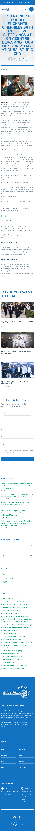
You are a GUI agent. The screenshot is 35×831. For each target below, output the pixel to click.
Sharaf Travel (7, 648)
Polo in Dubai (23, 636)
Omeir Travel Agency (9, 636)
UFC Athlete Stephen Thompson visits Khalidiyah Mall (14, 382)
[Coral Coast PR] (31, 9)
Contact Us (22, 767)
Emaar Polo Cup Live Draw (11, 616)
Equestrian (25, 616)
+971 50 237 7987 (6, 794)
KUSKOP (21, 625)
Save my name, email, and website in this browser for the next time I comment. (19, 451)
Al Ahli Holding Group (9, 599)
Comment (7, 414)
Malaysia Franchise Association (13, 628)
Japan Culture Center (9, 625)
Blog (3, 573)
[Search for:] (17, 556)
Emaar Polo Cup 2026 (10, 613)
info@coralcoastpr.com (9, 792)
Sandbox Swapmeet (19, 645)
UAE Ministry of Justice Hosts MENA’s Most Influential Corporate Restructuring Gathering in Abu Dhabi (16, 523)
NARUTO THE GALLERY (10, 633)
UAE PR (5, 668)
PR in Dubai (17, 639)
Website (3, 444)
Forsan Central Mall (9, 619)
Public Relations (19, 642)
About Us (22, 750)
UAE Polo (24, 665)
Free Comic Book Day (25, 619)
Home (3, 750)
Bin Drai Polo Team (21, 602)
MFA (26, 628)
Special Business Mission (10, 654)
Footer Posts (7, 577)
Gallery (3, 767)
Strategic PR (19, 659)
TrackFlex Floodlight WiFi (10, 665)
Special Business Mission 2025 (12, 656)
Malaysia (30, 625)
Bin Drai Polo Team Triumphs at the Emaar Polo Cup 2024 (16, 352)
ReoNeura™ (6, 645)
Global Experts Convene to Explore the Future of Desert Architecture (15, 503)
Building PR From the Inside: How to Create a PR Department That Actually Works (17, 495)
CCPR (4, 605)
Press (5, 69)
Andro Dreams (7, 602)
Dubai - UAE (10, 2)
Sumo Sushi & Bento (9, 662)
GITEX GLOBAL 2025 (20, 622)
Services (4, 756)
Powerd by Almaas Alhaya (17, 825)
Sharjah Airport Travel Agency (12, 651)
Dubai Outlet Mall (23, 607)
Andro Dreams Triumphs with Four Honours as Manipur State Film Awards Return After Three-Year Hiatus (16, 486)
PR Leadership (7, 642)
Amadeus (22, 599)
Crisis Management (9, 607)
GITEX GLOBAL (7, 622)
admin (23, 58)
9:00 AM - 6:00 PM (26, 2)
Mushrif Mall (6, 631)
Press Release (7, 639)
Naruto (15, 631)
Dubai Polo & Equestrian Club (12, 610)
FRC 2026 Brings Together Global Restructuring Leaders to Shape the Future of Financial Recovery (16, 513)
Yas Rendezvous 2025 (17, 668)
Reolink (29, 642)
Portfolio (22, 761)
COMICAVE (12, 605)
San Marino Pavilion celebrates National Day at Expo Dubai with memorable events (17, 322)
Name (3, 429)
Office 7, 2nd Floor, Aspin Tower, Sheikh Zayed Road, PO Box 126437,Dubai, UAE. (27, 797)
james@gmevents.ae (7, 216)
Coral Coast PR (23, 605)
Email (3, 437)
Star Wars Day (7, 659)
